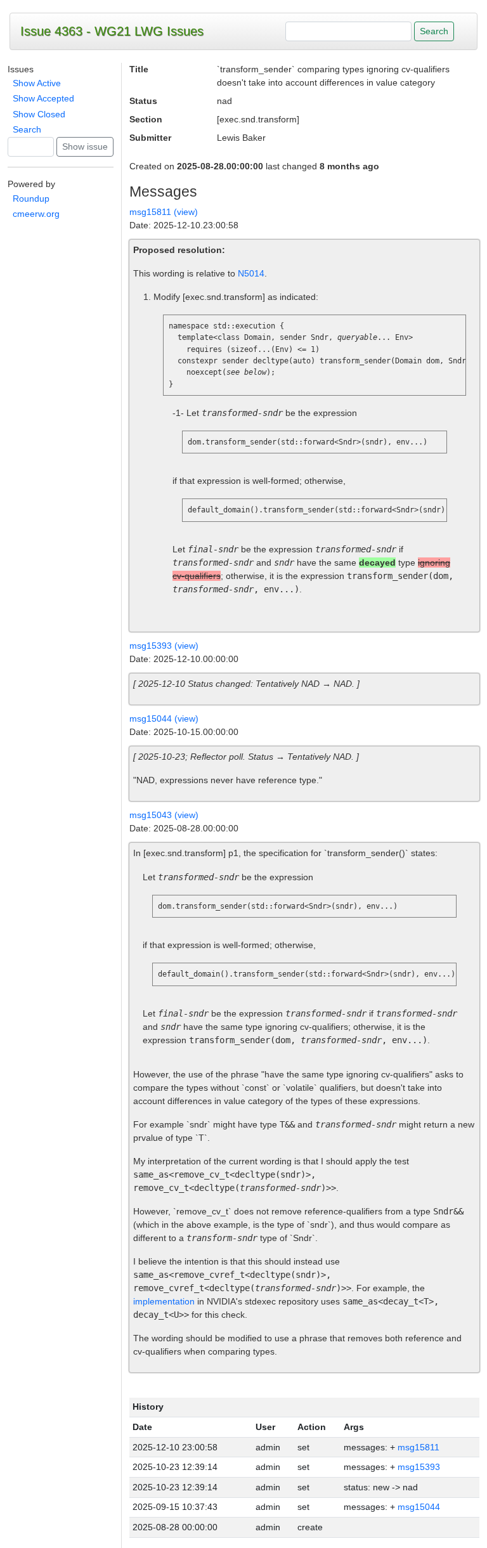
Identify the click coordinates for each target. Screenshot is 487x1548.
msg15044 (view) (163, 718)
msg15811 (418, 1447)
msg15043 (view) (163, 815)
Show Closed (39, 114)
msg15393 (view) (163, 646)
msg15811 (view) (163, 212)
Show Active (37, 83)
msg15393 (419, 1467)
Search (27, 129)
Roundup (31, 198)
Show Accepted (43, 98)
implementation (164, 1301)
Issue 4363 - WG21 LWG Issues (112, 31)
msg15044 (419, 1507)
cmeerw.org (36, 214)
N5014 (251, 273)
